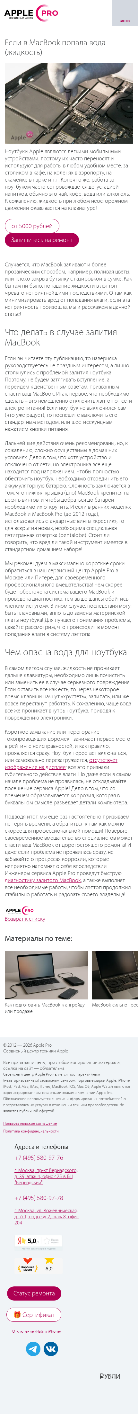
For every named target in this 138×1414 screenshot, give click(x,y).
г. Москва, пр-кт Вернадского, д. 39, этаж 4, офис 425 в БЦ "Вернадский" (46, 1177)
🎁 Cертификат (34, 1315)
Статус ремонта (34, 1293)
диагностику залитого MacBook (43, 880)
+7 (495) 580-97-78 (38, 1198)
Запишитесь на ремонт (42, 240)
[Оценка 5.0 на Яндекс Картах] (38, 1243)
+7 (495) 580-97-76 (38, 1158)
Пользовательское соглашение (30, 1123)
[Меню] (125, 13)
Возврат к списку (25, 919)
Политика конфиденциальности (31, 1131)
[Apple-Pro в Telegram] (33, 1349)
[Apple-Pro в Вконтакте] (51, 1349)
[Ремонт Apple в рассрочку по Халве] (101, 1397)
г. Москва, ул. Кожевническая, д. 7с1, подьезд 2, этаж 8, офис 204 (46, 1217)
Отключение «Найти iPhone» (36, 1331)
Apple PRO (31, 13)
